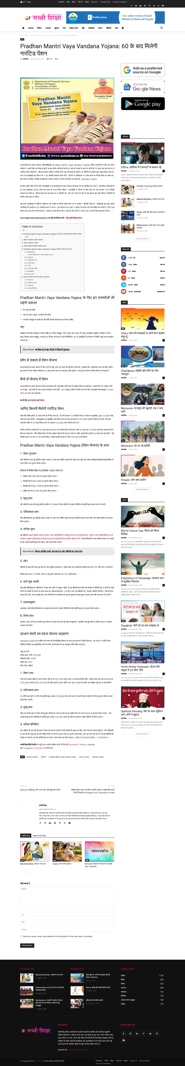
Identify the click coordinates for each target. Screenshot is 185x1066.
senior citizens (84, 757)
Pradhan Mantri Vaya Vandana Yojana (62, 757)
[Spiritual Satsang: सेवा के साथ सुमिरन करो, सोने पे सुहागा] (143, 697)
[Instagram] (136, 6)
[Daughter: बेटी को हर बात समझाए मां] (143, 611)
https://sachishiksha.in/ (47, 809)
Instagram (28, 748)
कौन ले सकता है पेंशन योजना (33, 240)
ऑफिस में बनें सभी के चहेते (94, 1000)
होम (21, 35)
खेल (116, 28)
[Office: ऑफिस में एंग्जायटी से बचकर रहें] (143, 153)
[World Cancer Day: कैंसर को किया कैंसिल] (143, 516)
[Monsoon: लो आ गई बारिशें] (143, 431)
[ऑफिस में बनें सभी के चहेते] (77, 1003)
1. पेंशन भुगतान (30, 252)
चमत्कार (123, 573)
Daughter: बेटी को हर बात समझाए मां (140, 625)
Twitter (82, 744)
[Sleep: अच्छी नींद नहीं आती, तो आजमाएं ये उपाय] (127, 215)
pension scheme (32, 757)
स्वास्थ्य (30, 28)
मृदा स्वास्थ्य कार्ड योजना (36, 400)
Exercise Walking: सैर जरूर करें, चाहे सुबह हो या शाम (40, 790)
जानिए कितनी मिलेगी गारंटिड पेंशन (35, 246)
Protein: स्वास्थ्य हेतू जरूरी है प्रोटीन (150, 186)
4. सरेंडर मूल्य (30, 263)
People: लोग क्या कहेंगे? (133, 480)
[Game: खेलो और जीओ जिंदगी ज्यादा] (77, 990)
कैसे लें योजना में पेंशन (31, 243)
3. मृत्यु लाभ (29, 285)
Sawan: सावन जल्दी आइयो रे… (62, 864)
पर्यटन (100, 28)
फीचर (22, 860)
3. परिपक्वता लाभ (31, 260)
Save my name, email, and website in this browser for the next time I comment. (58, 936)
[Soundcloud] (154, 6)
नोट (27, 237)
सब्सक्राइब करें (161, 292)
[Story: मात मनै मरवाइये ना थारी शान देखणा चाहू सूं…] (143, 319)
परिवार (123, 621)
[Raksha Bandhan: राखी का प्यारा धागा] (35, 851)
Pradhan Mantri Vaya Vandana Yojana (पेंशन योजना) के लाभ (48, 249)
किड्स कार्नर (74, 28)
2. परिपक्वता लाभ (31, 283)
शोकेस (123, 163)
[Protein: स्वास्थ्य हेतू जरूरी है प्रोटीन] (127, 189)
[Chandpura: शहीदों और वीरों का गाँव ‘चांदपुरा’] (143, 356)
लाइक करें (162, 258)
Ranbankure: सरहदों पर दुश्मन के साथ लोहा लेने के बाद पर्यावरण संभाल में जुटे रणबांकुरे (48, 1003)
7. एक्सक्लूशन (30, 271)
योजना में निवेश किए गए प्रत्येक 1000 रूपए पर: (41, 255)
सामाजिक (91, 28)
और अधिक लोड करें (142, 239)
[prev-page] (22, 872)
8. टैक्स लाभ (30, 274)
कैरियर (39, 28)
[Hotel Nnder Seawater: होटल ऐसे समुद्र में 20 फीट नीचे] (143, 652)
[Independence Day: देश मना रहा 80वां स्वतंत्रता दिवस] (26, 990)
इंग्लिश (73, 2)
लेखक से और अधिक (39, 836)
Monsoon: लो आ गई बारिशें (135, 445)
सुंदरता (56, 28)
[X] (158, 6)
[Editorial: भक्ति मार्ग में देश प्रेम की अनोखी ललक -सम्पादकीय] (99, 851)
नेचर (64, 28)
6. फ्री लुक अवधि (31, 268)
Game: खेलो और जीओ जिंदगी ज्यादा (98, 987)
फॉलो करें (162, 264)
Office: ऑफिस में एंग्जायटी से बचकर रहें (141, 167)
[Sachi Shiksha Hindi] (35, 1030)
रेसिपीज (108, 28)
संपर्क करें (80, 2)
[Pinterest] (149, 6)
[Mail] (145, 6)
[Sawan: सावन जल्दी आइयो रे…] (67, 851)
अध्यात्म (48, 28)
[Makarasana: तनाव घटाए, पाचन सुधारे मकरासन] (127, 228)
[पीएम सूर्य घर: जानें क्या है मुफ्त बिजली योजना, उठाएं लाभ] (77, 978)
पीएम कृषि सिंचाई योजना (74, 218)
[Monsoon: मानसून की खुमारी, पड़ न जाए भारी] (143, 394)
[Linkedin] (140, 6)
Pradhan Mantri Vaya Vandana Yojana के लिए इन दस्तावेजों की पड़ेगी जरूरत (52, 234)
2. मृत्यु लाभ (29, 257)
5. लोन (28, 266)
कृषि (83, 28)
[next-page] (26, 872)
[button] (161, 28)
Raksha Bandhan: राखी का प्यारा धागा (33, 864)
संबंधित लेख (26, 836)
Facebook (73, 744)
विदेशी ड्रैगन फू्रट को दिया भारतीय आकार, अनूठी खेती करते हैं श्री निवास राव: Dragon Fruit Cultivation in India (92, 791)
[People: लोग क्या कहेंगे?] (143, 466)
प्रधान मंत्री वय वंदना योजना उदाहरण (36, 277)
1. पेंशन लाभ (29, 280)
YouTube (38, 748)
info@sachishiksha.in (77, 1050)
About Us (95, 2)
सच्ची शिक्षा (25, 59)
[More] (161, 773)
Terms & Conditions (120, 2)
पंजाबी (67, 2)
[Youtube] (163, 6)
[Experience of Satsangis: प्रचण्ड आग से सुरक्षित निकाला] (143, 564)
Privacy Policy (105, 2)
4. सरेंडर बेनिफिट (31, 288)
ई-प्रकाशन (61, 2)
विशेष (26, 35)
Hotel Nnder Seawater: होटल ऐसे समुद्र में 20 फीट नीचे (140, 668)
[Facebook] (131, 6)
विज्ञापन (87, 2)
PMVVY (43, 757)
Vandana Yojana (98, 757)
